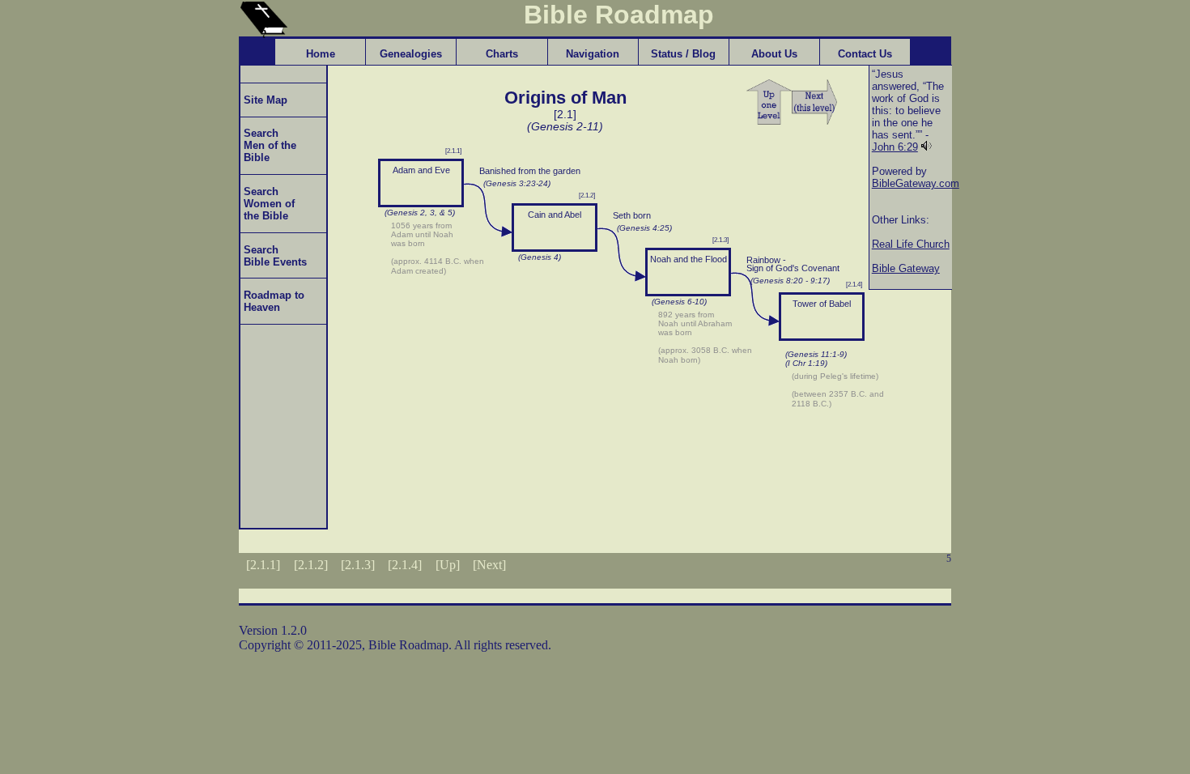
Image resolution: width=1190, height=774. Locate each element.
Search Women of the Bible (267, 203)
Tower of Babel (822, 303)
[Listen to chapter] (926, 147)
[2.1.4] (405, 565)
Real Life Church (911, 244)
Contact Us (865, 54)
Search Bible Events (273, 256)
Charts (502, 54)
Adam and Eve (421, 170)
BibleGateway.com (915, 183)
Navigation (592, 54)
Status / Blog (683, 54)
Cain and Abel (554, 214)
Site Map (263, 100)
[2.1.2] (311, 565)
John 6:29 (895, 147)
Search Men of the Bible (268, 145)
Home (320, 54)
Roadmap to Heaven (272, 301)
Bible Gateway (906, 268)
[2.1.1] (263, 565)
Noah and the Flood (688, 259)
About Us (774, 54)
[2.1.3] (358, 565)
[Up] (448, 565)
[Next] (489, 565)
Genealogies (411, 54)
